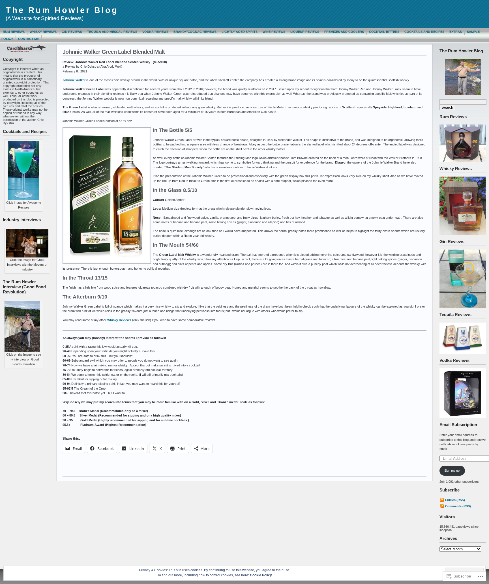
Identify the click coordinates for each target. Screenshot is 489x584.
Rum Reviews (14, 31)
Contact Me (28, 38)
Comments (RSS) (458, 506)
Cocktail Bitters (384, 31)
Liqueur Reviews (304, 31)
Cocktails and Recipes (424, 31)
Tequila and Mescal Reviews (112, 31)
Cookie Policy (261, 575)
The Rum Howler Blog (62, 10)
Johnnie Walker (74, 80)
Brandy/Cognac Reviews (194, 31)
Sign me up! (452, 470)
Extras (455, 31)
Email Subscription (458, 424)
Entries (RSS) (455, 500)
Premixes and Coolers (344, 31)
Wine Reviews (274, 31)
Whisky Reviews (43, 31)
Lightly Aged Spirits (240, 31)
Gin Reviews (72, 31)
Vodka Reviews (155, 31)
